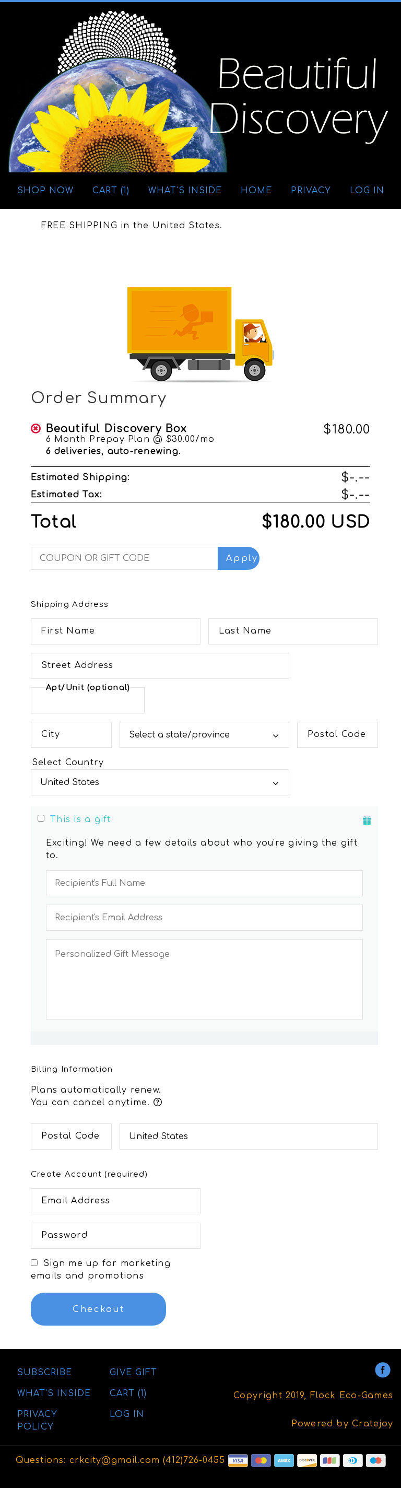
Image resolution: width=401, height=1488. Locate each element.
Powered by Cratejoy (342, 1423)
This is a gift (80, 819)
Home (256, 190)
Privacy (311, 190)
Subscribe (44, 1372)
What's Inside (185, 190)
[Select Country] (160, 762)
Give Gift (133, 1372)
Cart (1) (110, 190)
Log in (367, 190)
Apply (242, 558)
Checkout (98, 1309)
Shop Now (45, 190)
